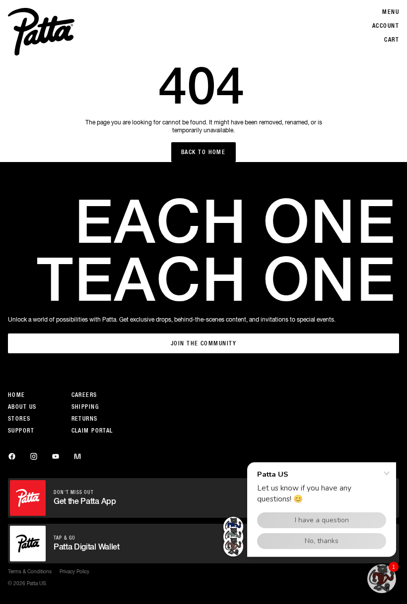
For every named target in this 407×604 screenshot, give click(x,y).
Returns (84, 418)
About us (22, 406)
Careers (84, 394)
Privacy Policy (74, 571)
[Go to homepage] (41, 31)
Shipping (85, 406)
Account (385, 25)
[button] (381, 578)
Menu (390, 11)
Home (16, 394)
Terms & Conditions (30, 571)
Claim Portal (92, 430)
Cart (391, 39)
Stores (19, 418)
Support (21, 430)
